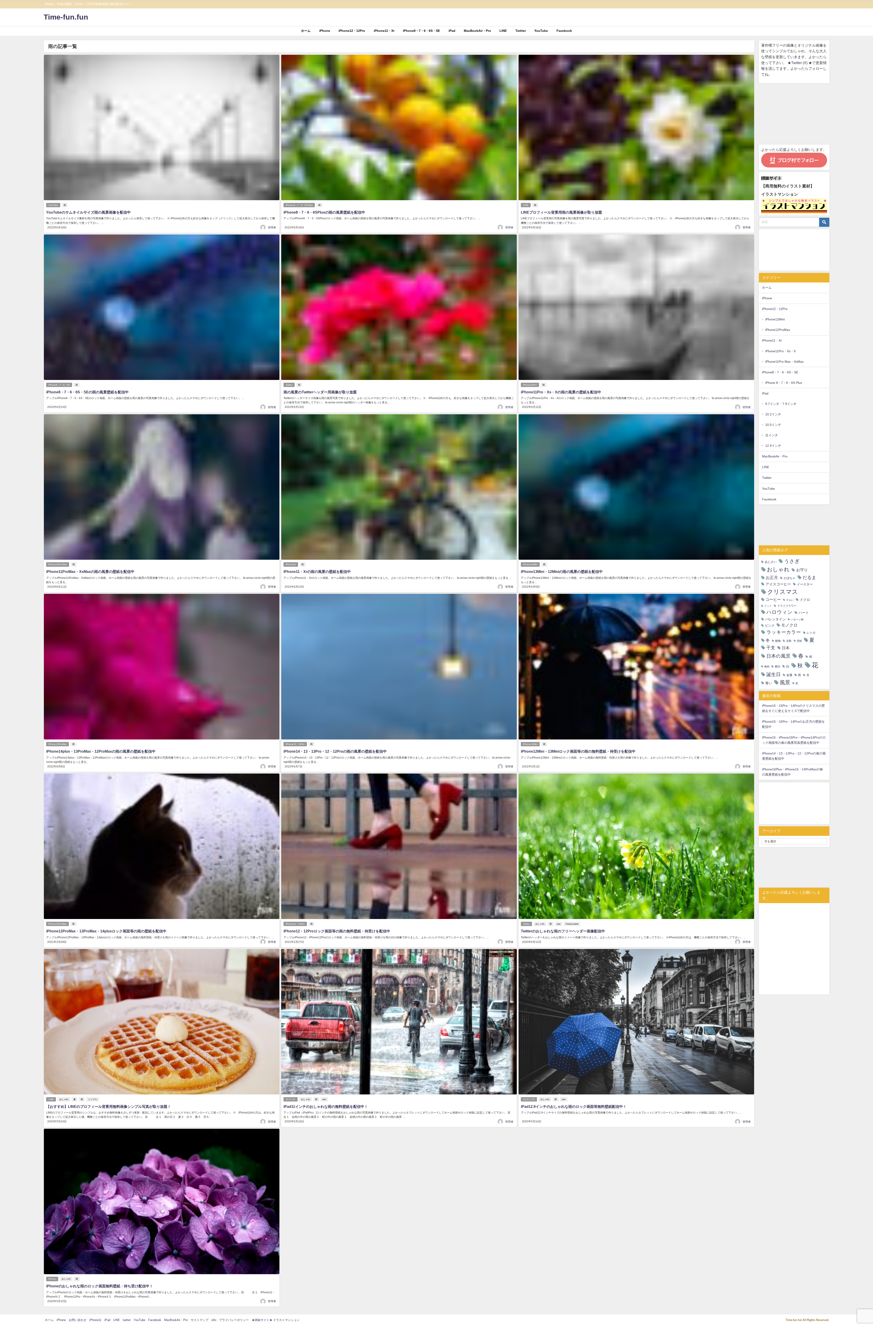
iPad (452, 30)
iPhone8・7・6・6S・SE (421, 30)
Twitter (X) (799, 63)
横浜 (777, 666)
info (213, 1320)
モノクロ (789, 625)
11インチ (290, 1099)
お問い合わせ (77, 1320)
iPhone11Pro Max (57, 564)
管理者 (272, 227)
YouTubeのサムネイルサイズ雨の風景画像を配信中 (88, 212)
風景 (785, 682)
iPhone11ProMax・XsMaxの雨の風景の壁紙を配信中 (90, 571)
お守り (802, 570)
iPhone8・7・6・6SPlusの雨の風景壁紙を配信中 (324, 212)
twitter (127, 1320)
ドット (768, 606)
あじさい (771, 561)
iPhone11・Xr (384, 30)
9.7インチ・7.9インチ (781, 403)
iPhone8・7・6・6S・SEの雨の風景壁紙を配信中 (87, 392)
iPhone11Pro (530, 385)
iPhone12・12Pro (352, 30)
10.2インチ (773, 414)
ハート (804, 612)
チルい (790, 600)
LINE (503, 30)
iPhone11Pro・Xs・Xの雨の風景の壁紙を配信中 (561, 392)
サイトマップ (199, 1320)
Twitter (520, 30)
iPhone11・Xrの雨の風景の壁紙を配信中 (317, 571)
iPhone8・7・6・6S (59, 385)
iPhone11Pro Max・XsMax (784, 361)
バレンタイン (775, 619)
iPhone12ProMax (57, 924)
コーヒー (773, 599)
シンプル (92, 1099)
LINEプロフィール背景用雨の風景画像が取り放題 (561, 212)
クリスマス (782, 592)
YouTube (541, 30)
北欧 (789, 640)
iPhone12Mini (530, 744)
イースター (805, 584)
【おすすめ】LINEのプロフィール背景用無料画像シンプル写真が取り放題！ (108, 1106)
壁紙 (799, 641)
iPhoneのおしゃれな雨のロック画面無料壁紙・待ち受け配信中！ (99, 1286)
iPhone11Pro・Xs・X (780, 351)
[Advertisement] (794, 113)
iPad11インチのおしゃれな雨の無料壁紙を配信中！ (325, 1106)
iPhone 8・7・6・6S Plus (299, 205)
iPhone (324, 30)
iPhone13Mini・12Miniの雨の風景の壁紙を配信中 (562, 571)
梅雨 (766, 666)
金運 (789, 675)
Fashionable (572, 924)
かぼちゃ (789, 578)
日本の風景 (778, 656)
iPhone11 (291, 564)
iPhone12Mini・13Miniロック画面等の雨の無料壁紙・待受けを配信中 (578, 751)
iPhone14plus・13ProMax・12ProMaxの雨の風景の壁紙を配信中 (101, 751)
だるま (809, 577)
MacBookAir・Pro (477, 30)
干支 (770, 647)
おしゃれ (539, 924)
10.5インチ (773, 424)
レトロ (811, 632)
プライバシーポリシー (234, 1320)
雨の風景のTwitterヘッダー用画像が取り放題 (320, 392)
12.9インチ (529, 1099)
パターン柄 (797, 619)
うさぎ (792, 561)
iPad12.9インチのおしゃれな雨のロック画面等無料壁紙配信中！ (574, 1106)
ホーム (306, 30)
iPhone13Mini (530, 564)
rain (559, 924)
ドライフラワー (786, 605)
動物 (778, 640)
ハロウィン (779, 612)
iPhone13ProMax (57, 744)
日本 (786, 648)
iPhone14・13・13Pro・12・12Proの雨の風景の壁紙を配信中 (335, 751)
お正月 (772, 578)
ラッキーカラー (783, 632)
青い (768, 683)
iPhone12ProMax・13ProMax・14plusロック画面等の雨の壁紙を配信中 (106, 931)
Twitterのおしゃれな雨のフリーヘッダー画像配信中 (563, 931)
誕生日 (773, 674)
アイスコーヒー (778, 584)
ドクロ (805, 599)
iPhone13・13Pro (295, 744)
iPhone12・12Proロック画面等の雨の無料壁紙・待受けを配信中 (336, 931)
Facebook (564, 30)
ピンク (770, 625)
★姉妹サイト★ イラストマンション (276, 1320)
